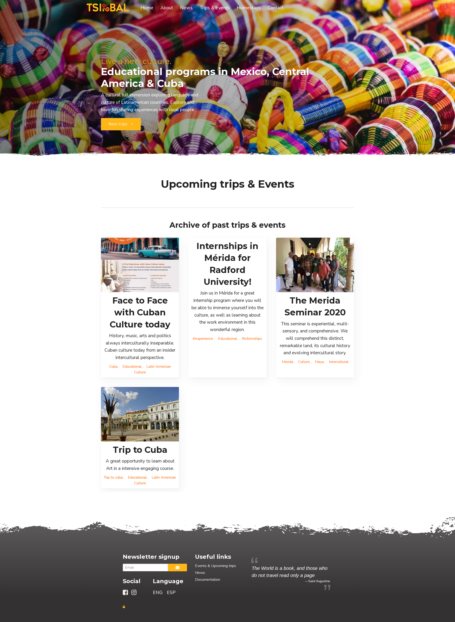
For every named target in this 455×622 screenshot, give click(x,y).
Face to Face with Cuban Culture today (140, 312)
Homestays (249, 8)
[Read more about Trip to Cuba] (140, 414)
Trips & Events (215, 8)
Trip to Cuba (140, 450)
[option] (290, 574)
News (186, 8)
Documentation (207, 579)
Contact (275, 8)
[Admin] (124, 606)
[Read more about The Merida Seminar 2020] (315, 265)
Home (147, 8)
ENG (428, 8)
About (166, 8)
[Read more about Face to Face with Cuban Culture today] (140, 265)
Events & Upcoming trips (215, 565)
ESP (444, 8)
